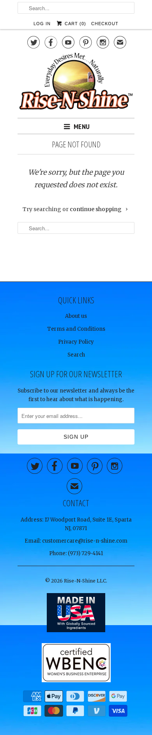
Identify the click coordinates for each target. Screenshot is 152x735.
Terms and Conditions (76, 329)
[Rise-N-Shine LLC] (76, 82)
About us (76, 316)
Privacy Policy (76, 342)
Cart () (74, 23)
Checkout (104, 23)
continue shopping (96, 209)
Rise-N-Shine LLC (85, 581)
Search (76, 354)
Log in (42, 23)
